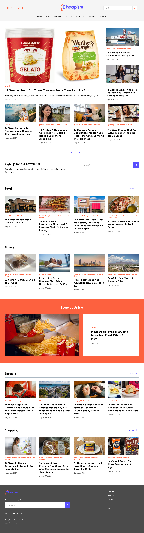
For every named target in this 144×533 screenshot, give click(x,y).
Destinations (122, 216)
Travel (115, 218)
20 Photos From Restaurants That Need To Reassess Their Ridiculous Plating (53, 226)
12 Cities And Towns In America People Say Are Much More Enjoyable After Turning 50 (54, 409)
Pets (6, 401)
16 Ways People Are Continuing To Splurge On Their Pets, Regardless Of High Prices (19, 409)
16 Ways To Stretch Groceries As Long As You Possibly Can (19, 466)
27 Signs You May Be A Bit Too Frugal (20, 281)
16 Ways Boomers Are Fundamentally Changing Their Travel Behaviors (19, 131)
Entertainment (54, 216)
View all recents (71, 153)
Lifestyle (8, 86)
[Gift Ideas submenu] (106, 16)
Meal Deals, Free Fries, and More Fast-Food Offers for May (109, 335)
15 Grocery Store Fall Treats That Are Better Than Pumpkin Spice (48, 90)
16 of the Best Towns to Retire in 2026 (121, 279)
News (75, 276)
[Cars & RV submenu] (61, 16)
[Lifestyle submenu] (95, 16)
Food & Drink (111, 49)
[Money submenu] (42, 16)
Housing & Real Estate (52, 124)
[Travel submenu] (50, 16)
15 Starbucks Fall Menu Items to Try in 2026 (18, 221)
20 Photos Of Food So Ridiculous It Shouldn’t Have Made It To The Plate (123, 407)
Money (41, 124)
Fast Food (18, 216)
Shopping (111, 124)
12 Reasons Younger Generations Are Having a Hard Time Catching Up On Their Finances (89, 134)
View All (132, 188)
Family (115, 86)
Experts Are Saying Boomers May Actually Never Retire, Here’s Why (53, 281)
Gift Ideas (12, 401)
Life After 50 (120, 274)
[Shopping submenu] (72, 16)
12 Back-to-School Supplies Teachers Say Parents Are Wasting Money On (121, 92)
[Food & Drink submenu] (85, 16)
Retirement (48, 274)
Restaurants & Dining (123, 49)
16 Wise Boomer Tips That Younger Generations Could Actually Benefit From (88, 409)
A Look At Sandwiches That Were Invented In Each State (123, 224)
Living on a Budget (86, 124)
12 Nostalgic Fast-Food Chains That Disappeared (120, 54)
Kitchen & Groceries (19, 458)
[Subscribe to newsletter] (136, 165)
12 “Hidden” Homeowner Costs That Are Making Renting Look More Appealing (53, 134)
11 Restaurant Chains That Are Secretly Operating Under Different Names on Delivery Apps (88, 224)
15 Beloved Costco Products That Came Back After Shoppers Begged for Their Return (54, 467)
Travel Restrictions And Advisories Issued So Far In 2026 (89, 282)
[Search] (134, 8)
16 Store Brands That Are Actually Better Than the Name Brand (122, 132)
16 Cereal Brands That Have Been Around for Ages (120, 464)
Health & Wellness (85, 274)
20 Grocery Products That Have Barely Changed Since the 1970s (88, 466)
